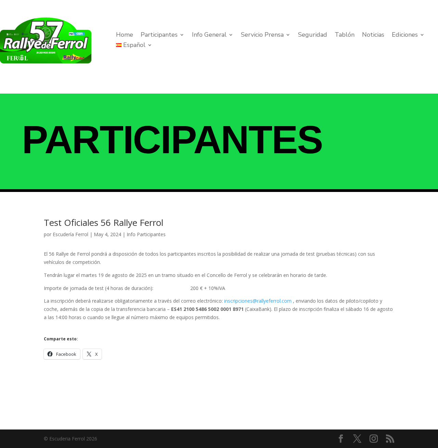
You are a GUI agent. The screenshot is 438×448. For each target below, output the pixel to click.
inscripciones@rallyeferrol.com (258, 301)
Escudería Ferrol (70, 234)
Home (124, 35)
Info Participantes (146, 234)
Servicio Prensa (262, 35)
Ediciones (405, 35)
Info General (209, 35)
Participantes (159, 35)
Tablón (345, 35)
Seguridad (312, 35)
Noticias (373, 35)
